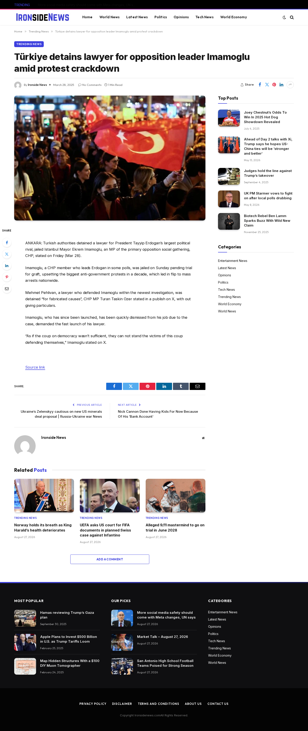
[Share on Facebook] (259, 84)
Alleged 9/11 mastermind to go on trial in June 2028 (175, 527)
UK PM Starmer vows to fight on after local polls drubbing (268, 195)
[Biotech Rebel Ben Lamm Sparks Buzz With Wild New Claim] (229, 221)
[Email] (6, 288)
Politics (160, 17)
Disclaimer (122, 704)
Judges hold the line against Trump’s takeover (268, 173)
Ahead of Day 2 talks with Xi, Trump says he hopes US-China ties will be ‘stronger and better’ (268, 146)
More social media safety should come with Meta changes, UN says (166, 614)
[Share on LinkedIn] (281, 84)
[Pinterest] (6, 277)
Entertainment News (232, 261)
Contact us (218, 704)
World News (109, 17)
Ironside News (37, 85)
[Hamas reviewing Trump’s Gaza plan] (25, 618)
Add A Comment (110, 559)
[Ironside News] (42, 17)
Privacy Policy (92, 704)
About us (193, 704)
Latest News (137, 17)
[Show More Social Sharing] (290, 84)
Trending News (28, 44)
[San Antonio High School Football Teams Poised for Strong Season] (122, 666)
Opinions (181, 17)
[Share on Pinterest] (274, 84)
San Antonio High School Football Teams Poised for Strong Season (165, 663)
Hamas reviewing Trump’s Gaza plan (67, 614)
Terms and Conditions (158, 704)
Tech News (204, 17)
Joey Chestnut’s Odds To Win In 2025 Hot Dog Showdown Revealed (265, 117)
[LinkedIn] (6, 265)
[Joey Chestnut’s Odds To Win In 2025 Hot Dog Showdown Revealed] (229, 118)
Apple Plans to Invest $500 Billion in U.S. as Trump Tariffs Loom (68, 639)
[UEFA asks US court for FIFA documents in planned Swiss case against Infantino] (110, 495)
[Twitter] (6, 254)
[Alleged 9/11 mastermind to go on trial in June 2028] (175, 495)
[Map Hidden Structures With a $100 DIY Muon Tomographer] (25, 666)
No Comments (91, 85)
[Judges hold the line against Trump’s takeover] (229, 176)
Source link (35, 367)
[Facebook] (6, 242)
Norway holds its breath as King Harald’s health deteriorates (42, 527)
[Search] (291, 17)
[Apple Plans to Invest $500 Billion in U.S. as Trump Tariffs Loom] (25, 642)
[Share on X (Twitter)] (267, 84)
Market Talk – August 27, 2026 (60, 5)
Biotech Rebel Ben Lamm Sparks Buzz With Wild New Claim (267, 220)
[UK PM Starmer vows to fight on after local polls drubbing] (229, 198)
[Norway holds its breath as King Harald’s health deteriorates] (44, 495)
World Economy (233, 17)
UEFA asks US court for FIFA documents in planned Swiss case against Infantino (105, 530)
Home (87, 17)
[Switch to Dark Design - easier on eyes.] (284, 17)
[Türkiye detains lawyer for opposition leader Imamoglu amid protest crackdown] (109, 158)
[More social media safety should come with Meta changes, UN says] (122, 618)
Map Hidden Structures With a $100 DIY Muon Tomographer (69, 663)
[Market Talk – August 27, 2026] (122, 642)
